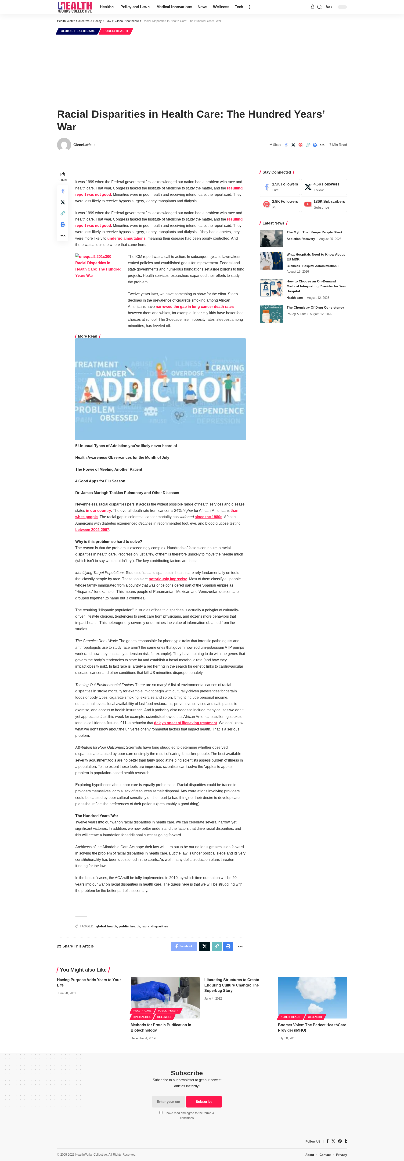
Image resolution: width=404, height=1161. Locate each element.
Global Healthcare (78, 31)
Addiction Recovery (301, 239)
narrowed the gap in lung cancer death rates (195, 307)
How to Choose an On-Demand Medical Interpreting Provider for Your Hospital (316, 286)
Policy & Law (296, 314)
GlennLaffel (82, 145)
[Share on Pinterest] (300, 145)
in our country (98, 511)
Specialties (142, 1017)
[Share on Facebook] (286, 145)
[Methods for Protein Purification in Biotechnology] (165, 998)
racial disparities (155, 926)
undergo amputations (126, 238)
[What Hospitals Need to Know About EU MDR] (271, 261)
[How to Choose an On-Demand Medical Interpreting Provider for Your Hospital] (271, 287)
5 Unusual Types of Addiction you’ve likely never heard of (126, 446)
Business (293, 266)
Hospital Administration (319, 266)
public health (129, 926)
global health (106, 926)
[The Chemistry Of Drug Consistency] (271, 314)
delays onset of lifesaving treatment (185, 723)
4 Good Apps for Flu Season (100, 481)
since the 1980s (208, 517)
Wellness (164, 1017)
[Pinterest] (280, 204)
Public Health (116, 31)
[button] (249, 7)
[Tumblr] (346, 1141)
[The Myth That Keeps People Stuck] (271, 238)
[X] (324, 187)
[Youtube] (324, 204)
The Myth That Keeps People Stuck (315, 232)
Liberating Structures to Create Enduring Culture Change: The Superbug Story (231, 985)
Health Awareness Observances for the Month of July (122, 457)
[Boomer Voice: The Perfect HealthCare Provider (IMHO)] (312, 998)
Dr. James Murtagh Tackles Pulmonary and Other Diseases (127, 493)
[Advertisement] (202, 70)
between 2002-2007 (92, 530)
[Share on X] (293, 145)
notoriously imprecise (168, 579)
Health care (295, 297)
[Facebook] (280, 187)
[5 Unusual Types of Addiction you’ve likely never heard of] (160, 389)
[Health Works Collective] (74, 7)
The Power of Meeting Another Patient (108, 469)
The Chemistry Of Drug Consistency (315, 307)
